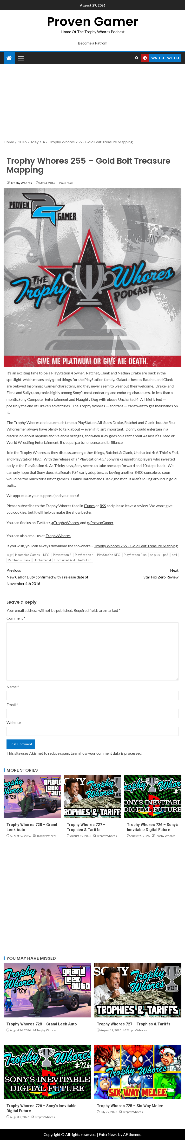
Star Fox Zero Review (161, 573)
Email (12, 704)
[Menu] (20, 58)
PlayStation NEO (108, 555)
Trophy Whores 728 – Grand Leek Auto (42, 1024)
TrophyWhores (58, 535)
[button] (20, 58)
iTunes (89, 505)
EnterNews (108, 1134)
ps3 (165, 555)
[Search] (137, 58)
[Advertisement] (92, 102)
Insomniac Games (27, 555)
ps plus (155, 555)
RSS (103, 505)
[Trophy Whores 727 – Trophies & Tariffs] (92, 796)
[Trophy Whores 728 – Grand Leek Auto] (32, 796)
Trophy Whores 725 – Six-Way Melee (130, 1105)
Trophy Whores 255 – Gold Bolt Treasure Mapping (136, 545)
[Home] (9, 57)
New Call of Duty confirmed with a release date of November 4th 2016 (47, 576)
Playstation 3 (62, 555)
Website (14, 722)
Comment (16, 618)
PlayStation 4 (84, 555)
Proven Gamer (92, 21)
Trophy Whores (21, 183)
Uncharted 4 (42, 560)
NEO (46, 555)
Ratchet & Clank (19, 560)
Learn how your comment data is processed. (106, 753)
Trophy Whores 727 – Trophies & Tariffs (133, 1024)
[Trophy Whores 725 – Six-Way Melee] (137, 1072)
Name (13, 686)
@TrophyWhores (65, 522)
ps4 (174, 555)
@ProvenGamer (100, 522)
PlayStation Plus (135, 555)
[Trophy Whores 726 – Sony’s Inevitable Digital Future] (152, 796)
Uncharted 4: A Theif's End (73, 560)
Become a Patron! (92, 43)
